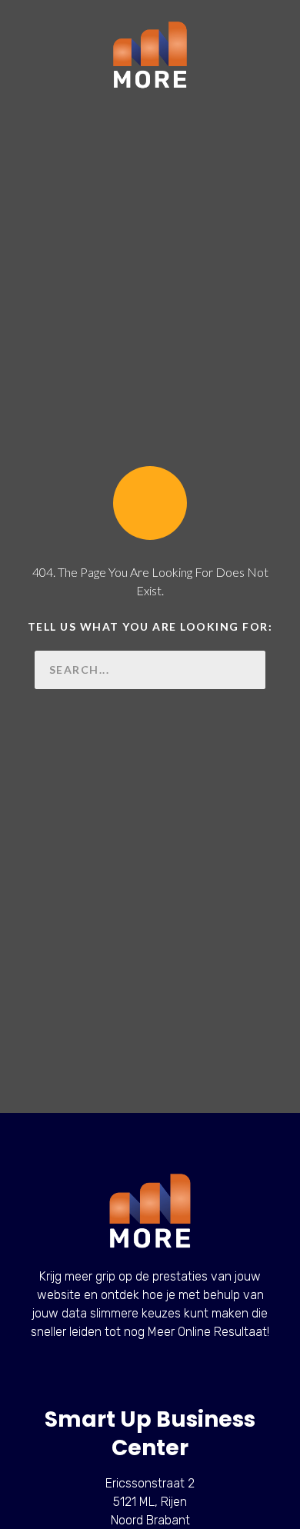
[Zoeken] (246, 670)
